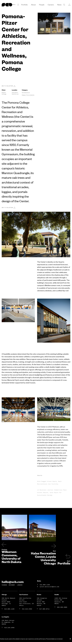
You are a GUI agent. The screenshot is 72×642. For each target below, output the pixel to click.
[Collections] (69, 5)
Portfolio (64, 563)
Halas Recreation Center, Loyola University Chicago (43, 558)
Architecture (26, 92)
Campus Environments (28, 95)
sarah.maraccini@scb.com (49, 586)
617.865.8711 (44, 609)
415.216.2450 (27, 609)
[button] (18, 5)
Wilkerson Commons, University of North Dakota (11, 556)
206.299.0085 (62, 607)
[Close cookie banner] (70, 639)
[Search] (64, 5)
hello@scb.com (13, 581)
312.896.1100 (45, 585)
